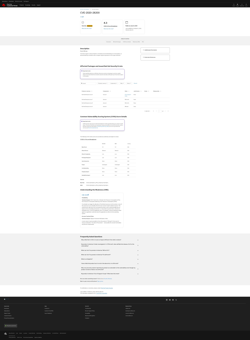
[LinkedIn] (167, 300)
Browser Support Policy (90, 310)
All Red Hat (242, 5)
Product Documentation (9, 318)
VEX (81, 17)
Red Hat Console (18, 1)
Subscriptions (4, 1)
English (237, 5)
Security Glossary (108, 278)
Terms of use (19, 337)
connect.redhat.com (130, 313)
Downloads (11, 1)
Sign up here (100, 281)
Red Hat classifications (92, 127)
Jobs (17, 333)
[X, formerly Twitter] (176, 300)
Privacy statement (12, 337)
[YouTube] (170, 300)
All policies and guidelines (28, 337)
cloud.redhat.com (129, 315)
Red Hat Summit (63, 333)
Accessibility (87, 313)
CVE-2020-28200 (95, 9)
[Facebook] (173, 300)
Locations (25, 333)
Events (20, 333)
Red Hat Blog (39, 333)
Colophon (87, 318)
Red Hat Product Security (107, 288)
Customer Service (7, 315)
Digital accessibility (38, 337)
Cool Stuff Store (55, 333)
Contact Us (47, 308)
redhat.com (128, 308)
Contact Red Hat (32, 333)
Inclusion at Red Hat (47, 333)
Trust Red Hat (88, 308)
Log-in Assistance (48, 313)
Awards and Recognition (90, 315)
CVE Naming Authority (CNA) (103, 126)
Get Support (26, 1)
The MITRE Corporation (101, 293)
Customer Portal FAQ (49, 310)
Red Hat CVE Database (84, 9)
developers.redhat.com (130, 310)
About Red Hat (11, 333)
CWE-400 (84, 195)
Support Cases (7, 313)
